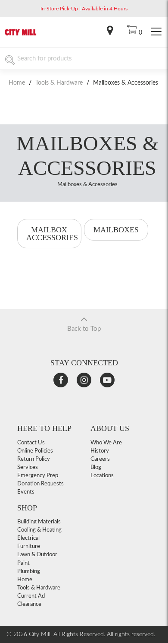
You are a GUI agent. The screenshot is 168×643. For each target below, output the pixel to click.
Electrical (28, 538)
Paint (23, 563)
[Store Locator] (109, 32)
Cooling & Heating (39, 530)
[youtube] (107, 380)
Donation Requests (40, 484)
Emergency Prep (37, 475)
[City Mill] (20, 35)
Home (18, 83)
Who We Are (106, 443)
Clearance (29, 604)
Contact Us (31, 443)
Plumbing (28, 571)
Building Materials (39, 522)
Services (27, 467)
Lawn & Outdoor (37, 554)
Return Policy (33, 459)
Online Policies (35, 451)
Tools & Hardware (59, 83)
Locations (102, 475)
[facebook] (60, 380)
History (99, 451)
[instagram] (84, 380)
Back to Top (84, 329)
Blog (95, 467)
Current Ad (31, 596)
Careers (100, 459)
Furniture (28, 546)
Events (25, 492)
